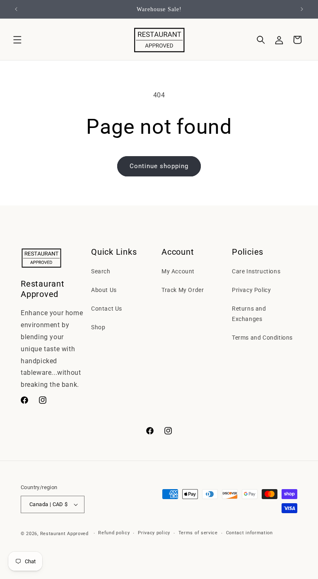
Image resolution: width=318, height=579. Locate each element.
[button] (17, 40)
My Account (178, 271)
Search (101, 271)
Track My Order (182, 290)
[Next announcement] (302, 9)
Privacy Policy (251, 290)
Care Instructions (256, 271)
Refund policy (114, 533)
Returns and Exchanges (249, 313)
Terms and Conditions (262, 337)
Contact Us (106, 308)
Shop (98, 327)
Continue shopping (159, 166)
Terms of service (198, 533)
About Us (104, 290)
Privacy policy (154, 533)
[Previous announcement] (16, 9)
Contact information (249, 533)
